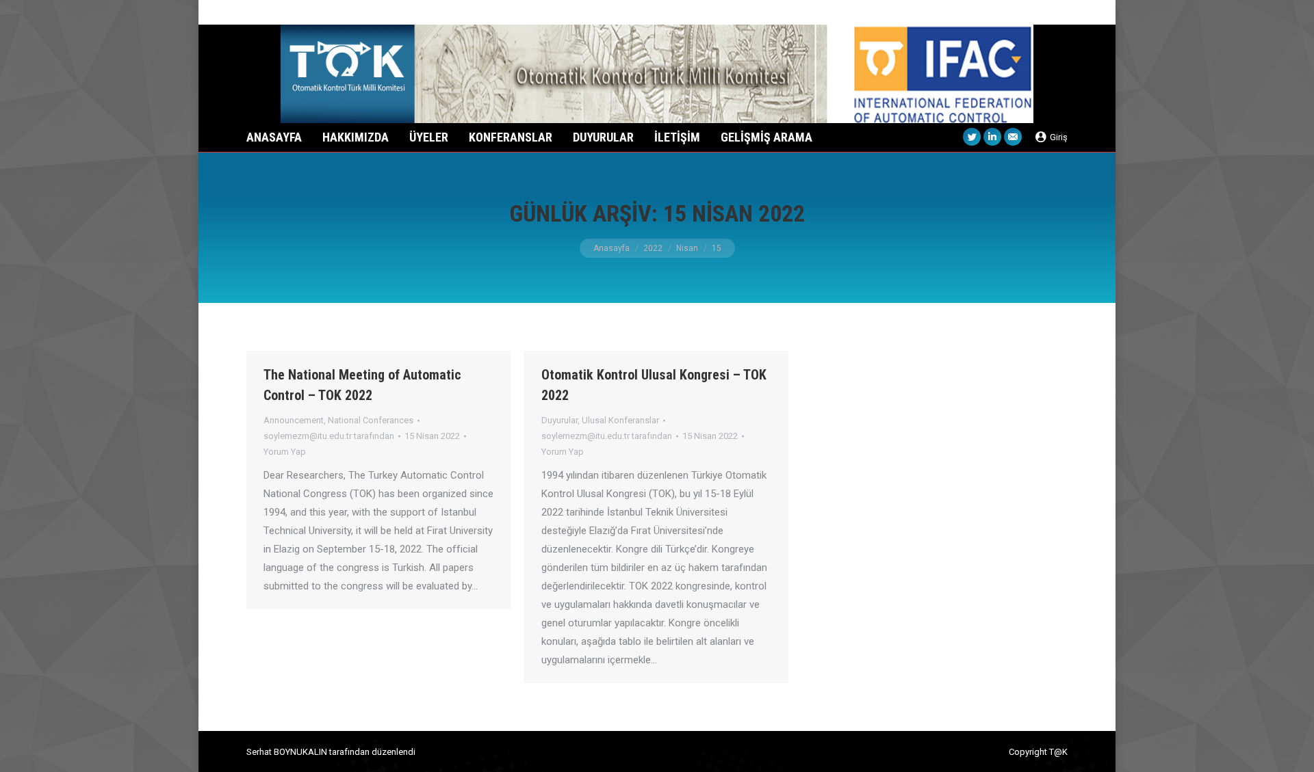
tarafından (328, 436)
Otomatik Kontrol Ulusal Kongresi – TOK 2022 (653, 385)
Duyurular (559, 420)
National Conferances (370, 420)
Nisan (687, 248)
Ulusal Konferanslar (620, 420)
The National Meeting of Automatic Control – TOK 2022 (362, 385)
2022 (652, 248)
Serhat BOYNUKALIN (286, 752)
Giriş (1059, 137)
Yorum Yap (284, 452)
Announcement (293, 420)
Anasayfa (611, 248)
